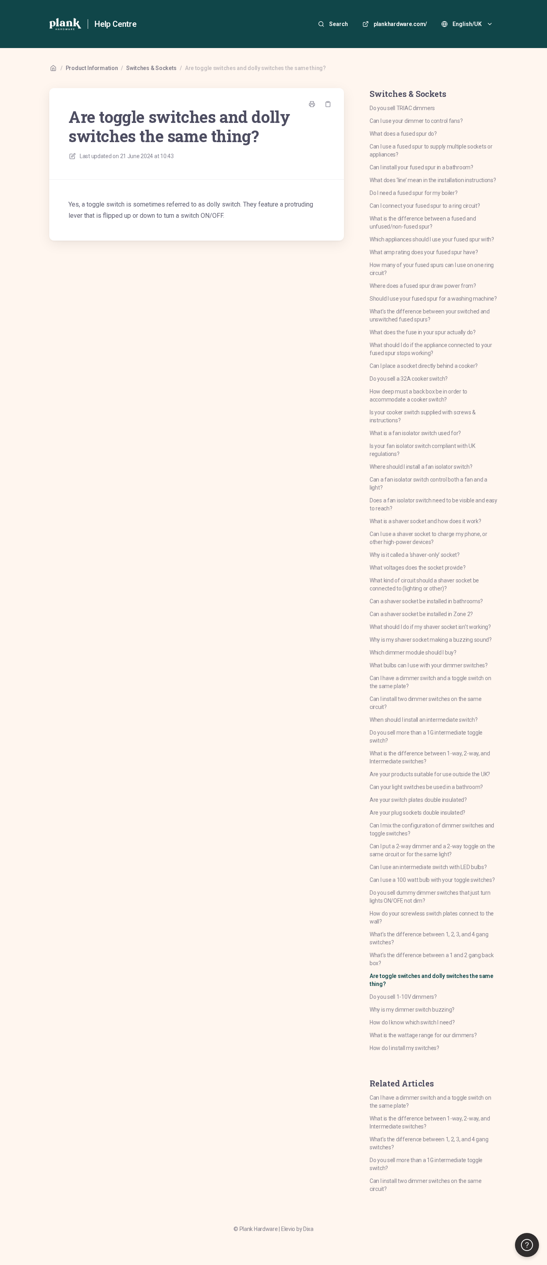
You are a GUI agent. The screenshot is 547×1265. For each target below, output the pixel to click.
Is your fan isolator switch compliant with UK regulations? (422, 450)
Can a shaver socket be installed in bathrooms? (426, 601)
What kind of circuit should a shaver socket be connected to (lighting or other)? (424, 584)
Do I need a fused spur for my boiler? (414, 193)
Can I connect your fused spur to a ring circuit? (425, 206)
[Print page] (312, 104)
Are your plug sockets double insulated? (417, 812)
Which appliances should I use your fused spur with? (432, 239)
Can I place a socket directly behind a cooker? (424, 366)
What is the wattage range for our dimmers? (423, 1035)
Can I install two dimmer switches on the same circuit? (425, 703)
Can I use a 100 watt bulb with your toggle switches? (432, 880)
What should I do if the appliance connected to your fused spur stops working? (431, 349)
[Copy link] (328, 104)
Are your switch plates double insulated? (418, 800)
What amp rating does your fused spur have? (424, 252)
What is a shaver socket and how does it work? (425, 521)
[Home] (65, 24)
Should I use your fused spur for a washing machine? (433, 298)
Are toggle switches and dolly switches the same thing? (255, 68)
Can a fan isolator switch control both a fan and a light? (428, 483)
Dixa (308, 1229)
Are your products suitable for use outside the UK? (430, 774)
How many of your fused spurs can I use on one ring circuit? (432, 269)
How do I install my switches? (404, 1048)
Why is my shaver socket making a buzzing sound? (431, 640)
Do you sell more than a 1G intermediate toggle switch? (426, 736)
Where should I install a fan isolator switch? (421, 467)
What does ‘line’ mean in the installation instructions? (433, 180)
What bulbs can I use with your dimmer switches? (429, 665)
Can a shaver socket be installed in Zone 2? (421, 614)
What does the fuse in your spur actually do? (423, 332)
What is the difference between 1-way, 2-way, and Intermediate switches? (430, 757)
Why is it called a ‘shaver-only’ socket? (415, 555)
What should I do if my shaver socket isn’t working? (430, 627)
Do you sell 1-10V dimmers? (403, 997)
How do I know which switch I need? (412, 1022)
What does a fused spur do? (403, 134)
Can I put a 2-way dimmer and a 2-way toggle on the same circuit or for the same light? (432, 850)
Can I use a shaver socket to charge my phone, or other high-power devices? (428, 538)
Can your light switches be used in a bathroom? (426, 787)
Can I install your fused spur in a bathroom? (421, 167)
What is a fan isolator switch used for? (415, 433)
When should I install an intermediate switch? (423, 720)
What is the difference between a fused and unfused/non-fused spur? (423, 222)
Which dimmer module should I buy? (413, 652)
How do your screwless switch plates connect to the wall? (432, 917)
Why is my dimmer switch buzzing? (412, 1009)
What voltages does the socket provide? (417, 567)
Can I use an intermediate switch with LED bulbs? (428, 867)
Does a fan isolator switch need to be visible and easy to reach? (433, 504)
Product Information (92, 68)
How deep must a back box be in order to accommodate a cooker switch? (418, 395)
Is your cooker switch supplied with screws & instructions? (423, 416)
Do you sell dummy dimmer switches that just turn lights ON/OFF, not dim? (430, 897)
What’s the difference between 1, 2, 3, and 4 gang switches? (429, 938)
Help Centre (116, 24)
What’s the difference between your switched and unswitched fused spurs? (430, 315)
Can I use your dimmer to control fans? (416, 121)
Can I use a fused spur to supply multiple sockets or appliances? (431, 150)
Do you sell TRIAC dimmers (402, 108)
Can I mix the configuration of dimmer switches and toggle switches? (432, 829)
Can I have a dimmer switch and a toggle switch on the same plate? (430, 682)
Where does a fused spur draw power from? (423, 286)
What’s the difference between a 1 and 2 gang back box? (431, 959)
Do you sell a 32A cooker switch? (409, 378)
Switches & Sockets (151, 68)
